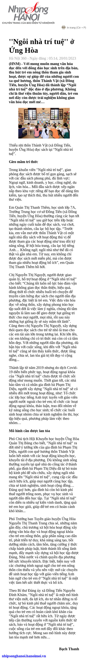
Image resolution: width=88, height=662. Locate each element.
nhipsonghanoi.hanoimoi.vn (24, 656)
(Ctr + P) (76, 27)
